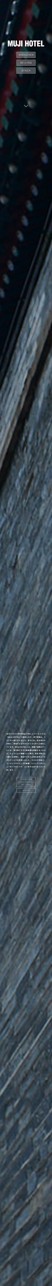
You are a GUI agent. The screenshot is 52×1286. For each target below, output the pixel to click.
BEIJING (26, 63)
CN (48, 1282)
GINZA (26, 71)
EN (44, 1282)
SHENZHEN (26, 55)
